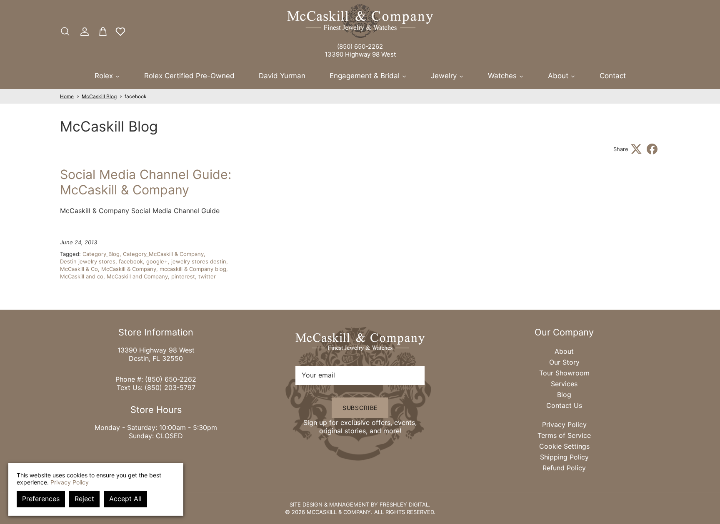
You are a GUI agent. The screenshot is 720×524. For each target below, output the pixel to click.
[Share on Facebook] (652, 149)
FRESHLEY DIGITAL (404, 504)
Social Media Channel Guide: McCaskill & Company (145, 182)
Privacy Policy (564, 424)
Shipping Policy (564, 457)
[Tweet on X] (636, 149)
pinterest (183, 276)
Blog (564, 394)
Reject (84, 498)
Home (67, 96)
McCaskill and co (81, 276)
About (564, 351)
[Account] (83, 32)
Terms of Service (564, 435)
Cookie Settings (564, 446)
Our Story (564, 362)
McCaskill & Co (79, 269)
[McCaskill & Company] (360, 21)
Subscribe (360, 407)
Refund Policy (564, 468)
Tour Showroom (564, 373)
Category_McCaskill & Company (163, 254)
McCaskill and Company (137, 276)
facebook (136, 96)
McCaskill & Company (128, 269)
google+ (157, 261)
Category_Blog (101, 254)
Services (564, 384)
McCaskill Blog (99, 96)
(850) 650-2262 (360, 46)
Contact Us (564, 405)
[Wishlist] (120, 31)
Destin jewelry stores (87, 261)
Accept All (125, 498)
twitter (207, 276)
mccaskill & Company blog (193, 269)
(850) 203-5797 (170, 387)
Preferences (41, 498)
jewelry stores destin (198, 261)
